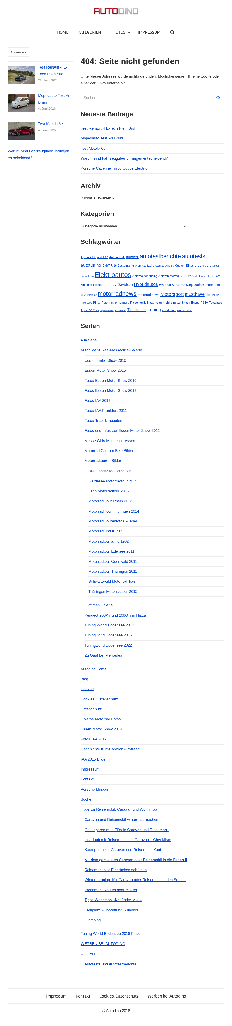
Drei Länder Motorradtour (109, 471)
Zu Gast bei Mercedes (103, 655)
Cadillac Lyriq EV (164, 265)
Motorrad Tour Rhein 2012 (110, 501)
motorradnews (117, 293)
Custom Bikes (184, 265)
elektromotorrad (168, 276)
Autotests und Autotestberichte (110, 964)
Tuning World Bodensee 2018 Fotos (111, 933)
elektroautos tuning (144, 276)
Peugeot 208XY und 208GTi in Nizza (115, 615)
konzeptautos (192, 284)
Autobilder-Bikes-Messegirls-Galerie (111, 350)
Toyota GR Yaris (90, 310)
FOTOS (119, 32)
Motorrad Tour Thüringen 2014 (113, 511)
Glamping (93, 920)
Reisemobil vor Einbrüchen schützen (116, 870)
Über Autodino (92, 954)
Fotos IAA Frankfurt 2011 (106, 411)
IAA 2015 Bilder (94, 759)
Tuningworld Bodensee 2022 (108, 645)
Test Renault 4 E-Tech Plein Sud (108, 128)
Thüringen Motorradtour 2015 (112, 591)
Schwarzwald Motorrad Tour (111, 581)
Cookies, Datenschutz (99, 699)
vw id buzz (169, 310)
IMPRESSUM (149, 32)
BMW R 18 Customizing (118, 265)
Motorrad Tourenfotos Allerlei (112, 521)
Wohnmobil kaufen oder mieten (111, 890)
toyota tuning (107, 310)
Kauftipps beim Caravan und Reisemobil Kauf (123, 850)
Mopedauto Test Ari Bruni (102, 138)
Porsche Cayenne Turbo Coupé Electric (114, 168)
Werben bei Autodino (167, 996)
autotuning (91, 265)
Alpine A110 (88, 257)
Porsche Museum (95, 789)
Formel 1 (99, 284)
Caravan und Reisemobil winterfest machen (121, 820)
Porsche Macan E (119, 302)
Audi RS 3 (102, 257)
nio (208, 294)
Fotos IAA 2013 (97, 400)
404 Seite (89, 340)
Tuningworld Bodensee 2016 (108, 635)
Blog (84, 679)
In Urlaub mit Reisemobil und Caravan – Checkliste (128, 840)
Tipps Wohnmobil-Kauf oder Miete (113, 900)
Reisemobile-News (142, 302)
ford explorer (206, 276)
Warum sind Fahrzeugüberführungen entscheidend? (124, 158)
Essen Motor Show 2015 (105, 370)
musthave (195, 294)
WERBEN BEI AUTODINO (103, 944)
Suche (86, 799)
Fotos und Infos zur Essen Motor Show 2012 (122, 430)
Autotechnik (117, 257)
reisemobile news (168, 302)
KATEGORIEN (89, 32)
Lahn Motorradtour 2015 (108, 491)
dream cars (203, 265)
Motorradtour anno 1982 (108, 541)
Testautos (215, 302)
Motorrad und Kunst (105, 531)
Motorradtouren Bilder (103, 461)
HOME (62, 32)
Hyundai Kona (169, 284)
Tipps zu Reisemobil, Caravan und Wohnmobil (120, 809)
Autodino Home (93, 669)
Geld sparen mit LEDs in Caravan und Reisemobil (127, 830)
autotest (132, 257)
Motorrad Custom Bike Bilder (109, 451)
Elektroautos (113, 274)
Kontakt (87, 779)
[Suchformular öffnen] (172, 32)
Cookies (87, 689)
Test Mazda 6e (93, 148)
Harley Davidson (119, 284)
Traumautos (136, 310)
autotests (193, 256)
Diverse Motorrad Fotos (101, 719)
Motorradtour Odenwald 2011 (112, 561)
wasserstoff (184, 310)
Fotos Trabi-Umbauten (103, 420)
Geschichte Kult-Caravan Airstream (111, 749)
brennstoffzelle (144, 265)
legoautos (213, 284)
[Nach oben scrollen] (224, 1018)
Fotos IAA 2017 (93, 739)
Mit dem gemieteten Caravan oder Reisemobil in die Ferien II (136, 860)
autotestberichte (160, 256)
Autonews (18, 52)
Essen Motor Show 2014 (101, 729)
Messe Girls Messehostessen (110, 441)
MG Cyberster (89, 294)
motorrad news (148, 294)
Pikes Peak (100, 302)
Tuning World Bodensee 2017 (109, 625)
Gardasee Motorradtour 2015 (112, 481)
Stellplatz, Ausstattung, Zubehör (111, 910)
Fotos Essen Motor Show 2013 (110, 390)
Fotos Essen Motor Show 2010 (110, 380)
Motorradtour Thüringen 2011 (112, 571)
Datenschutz (91, 709)
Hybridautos (146, 284)
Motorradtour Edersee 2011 (111, 551)
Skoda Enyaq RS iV (195, 302)
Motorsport (172, 294)
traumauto (120, 310)
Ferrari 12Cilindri (189, 276)
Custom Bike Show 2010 (105, 360)
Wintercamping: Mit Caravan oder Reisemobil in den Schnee (135, 880)
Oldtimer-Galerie (99, 605)
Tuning (154, 309)
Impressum (90, 769)
